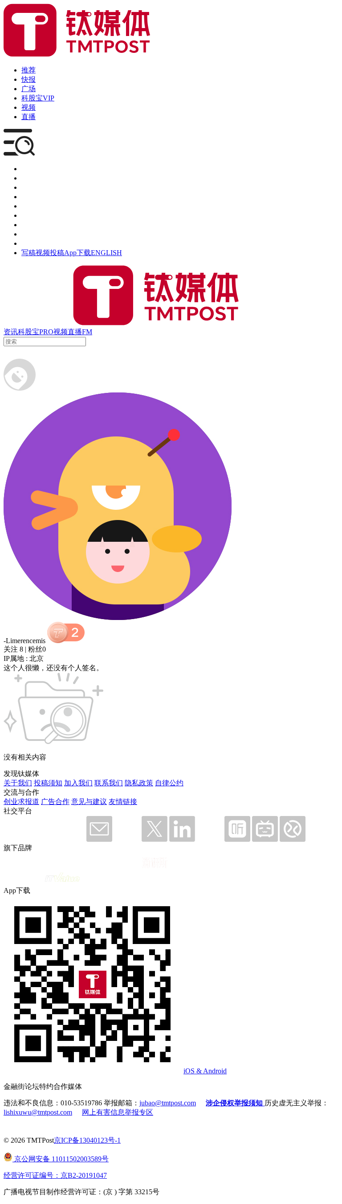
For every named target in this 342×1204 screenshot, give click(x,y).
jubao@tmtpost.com (167, 1103)
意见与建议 (89, 801)
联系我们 (108, 783)
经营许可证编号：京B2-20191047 (55, 1175)
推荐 (28, 70)
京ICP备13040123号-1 (87, 1140)
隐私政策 (139, 783)
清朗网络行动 (42, 243)
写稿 (28, 252)
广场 (28, 88)
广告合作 (55, 801)
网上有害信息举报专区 (117, 1112)
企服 (28, 178)
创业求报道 (21, 801)
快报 (28, 79)
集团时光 (35, 224)
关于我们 (18, 783)
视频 (28, 107)
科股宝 (28, 332)
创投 (28, 187)
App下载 (77, 252)
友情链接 (123, 801)
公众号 (32, 234)
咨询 (28, 196)
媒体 (28, 168)
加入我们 (78, 783)
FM (87, 332)
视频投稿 (50, 252)
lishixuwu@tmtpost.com (38, 1112)
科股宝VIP (37, 98)
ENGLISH (106, 252)
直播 (28, 116)
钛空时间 (35, 215)
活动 (28, 206)
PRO (46, 332)
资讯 (11, 332)
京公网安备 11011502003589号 (60, 1159)
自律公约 (169, 783)
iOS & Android (205, 1071)
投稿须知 (48, 783)
